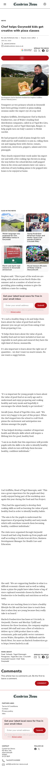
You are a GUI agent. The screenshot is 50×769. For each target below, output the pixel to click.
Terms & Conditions (10, 706)
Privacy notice (16, 312)
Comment (41, 683)
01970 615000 (14, 760)
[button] (5, 4)
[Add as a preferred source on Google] (26, 50)
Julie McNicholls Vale (11, 38)
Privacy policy (7, 711)
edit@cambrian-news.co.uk (17, 764)
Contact (5, 709)
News (3, 21)
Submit (41, 305)
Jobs (3, 713)
